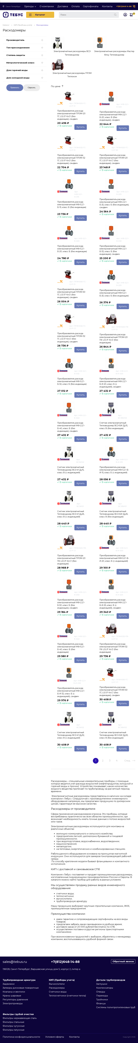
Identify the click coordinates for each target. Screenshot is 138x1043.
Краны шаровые (12, 995)
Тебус (67, 874)
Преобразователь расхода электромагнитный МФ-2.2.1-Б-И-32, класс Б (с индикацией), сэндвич (71, 692)
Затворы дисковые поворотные (21, 988)
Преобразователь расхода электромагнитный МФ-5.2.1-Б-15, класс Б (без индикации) (71, 204)
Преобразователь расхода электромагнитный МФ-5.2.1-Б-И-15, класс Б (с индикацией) (114, 470)
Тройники (102, 999)
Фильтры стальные (13, 1022)
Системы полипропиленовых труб (115, 1007)
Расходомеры (57, 988)
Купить (81, 127)
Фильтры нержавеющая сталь (20, 1018)
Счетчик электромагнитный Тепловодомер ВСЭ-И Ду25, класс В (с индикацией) (70, 514)
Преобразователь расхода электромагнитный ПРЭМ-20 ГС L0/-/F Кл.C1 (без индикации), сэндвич (113, 159)
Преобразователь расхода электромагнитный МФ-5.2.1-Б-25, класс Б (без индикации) (114, 293)
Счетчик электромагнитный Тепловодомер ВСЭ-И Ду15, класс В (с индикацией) (70, 470)
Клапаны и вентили (14, 991)
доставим (61, 927)
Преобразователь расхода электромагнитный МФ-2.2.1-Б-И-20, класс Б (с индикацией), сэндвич (113, 382)
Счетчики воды (58, 991)
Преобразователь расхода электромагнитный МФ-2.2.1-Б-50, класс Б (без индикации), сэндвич (71, 604)
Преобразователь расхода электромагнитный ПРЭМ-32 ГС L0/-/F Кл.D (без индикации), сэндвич (71, 159)
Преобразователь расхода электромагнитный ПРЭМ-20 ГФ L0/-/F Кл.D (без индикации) (113, 338)
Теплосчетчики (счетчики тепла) (67, 995)
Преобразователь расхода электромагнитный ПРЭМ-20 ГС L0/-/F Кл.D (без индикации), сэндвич (71, 115)
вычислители (64, 898)
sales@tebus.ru (15, 962)
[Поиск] (115, 14)
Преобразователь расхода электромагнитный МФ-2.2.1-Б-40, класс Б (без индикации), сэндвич (71, 427)
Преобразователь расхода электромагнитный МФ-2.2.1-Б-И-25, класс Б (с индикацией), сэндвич (113, 604)
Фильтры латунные (13, 1030)
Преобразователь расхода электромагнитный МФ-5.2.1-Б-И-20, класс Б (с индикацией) (114, 558)
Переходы (102, 995)
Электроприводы (13, 1003)
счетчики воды (65, 893)
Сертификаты (91, 6)
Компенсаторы (104, 988)
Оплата (75, 6)
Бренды (29, 6)
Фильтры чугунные (14, 1026)
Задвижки (9, 984)
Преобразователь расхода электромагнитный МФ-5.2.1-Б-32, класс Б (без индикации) (72, 381)
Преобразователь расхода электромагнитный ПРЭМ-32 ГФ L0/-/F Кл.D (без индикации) (113, 648)
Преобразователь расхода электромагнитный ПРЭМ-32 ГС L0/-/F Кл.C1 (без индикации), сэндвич (71, 337)
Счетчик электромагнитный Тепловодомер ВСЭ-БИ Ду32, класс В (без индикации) (113, 735)
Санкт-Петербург (13, 6)
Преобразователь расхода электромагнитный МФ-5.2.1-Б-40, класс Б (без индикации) (71, 648)
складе (127, 796)
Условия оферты (54, 1037)
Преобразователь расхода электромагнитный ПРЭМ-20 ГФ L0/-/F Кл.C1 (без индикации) (71, 559)
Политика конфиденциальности (21, 1037)
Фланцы (101, 1003)
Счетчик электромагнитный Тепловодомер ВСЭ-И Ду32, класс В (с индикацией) (70, 735)
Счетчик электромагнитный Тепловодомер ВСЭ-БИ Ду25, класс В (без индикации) (113, 514)
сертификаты (105, 919)
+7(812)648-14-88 (124, 6)
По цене (55, 86)
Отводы (100, 991)
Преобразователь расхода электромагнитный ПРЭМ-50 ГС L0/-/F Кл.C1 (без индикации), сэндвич (113, 691)
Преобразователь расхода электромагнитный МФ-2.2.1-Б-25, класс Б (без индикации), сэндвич (114, 203)
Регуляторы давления (15, 999)
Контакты (107, 6)
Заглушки (101, 984)
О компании (47, 6)
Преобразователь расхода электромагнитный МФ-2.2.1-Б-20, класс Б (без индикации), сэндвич (113, 116)
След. (127, 760)
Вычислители (57, 984)
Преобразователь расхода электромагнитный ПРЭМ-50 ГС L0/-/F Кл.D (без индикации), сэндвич (71, 293)
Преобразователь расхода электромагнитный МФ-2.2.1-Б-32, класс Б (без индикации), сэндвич (113, 250)
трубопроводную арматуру (71, 901)
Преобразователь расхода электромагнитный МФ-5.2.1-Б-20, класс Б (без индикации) (72, 249)
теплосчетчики (65, 896)
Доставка (62, 6)
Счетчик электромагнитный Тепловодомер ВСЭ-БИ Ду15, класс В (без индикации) (113, 425)
